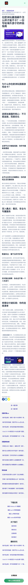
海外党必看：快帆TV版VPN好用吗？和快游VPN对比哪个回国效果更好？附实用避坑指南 (14, 417)
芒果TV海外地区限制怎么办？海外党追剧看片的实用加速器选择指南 (14, 479)
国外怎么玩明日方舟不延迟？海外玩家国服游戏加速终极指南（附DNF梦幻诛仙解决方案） (14, 450)
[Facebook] (3, 399)
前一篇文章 (14, 405)
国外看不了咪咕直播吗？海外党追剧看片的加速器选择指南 (14, 488)
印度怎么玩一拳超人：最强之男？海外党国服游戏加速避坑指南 (14, 446)
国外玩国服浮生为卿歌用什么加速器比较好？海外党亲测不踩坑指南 (14, 464)
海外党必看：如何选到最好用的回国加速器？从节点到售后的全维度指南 (14, 427)
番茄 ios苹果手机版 (14, 513)
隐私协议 (14, 529)
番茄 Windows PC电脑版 (14, 506)
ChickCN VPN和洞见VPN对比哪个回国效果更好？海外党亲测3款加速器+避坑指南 (14, 431)
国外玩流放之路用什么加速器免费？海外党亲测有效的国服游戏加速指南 (14, 460)
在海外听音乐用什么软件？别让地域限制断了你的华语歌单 (14, 474)
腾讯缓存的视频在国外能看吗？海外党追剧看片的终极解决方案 (14, 484)
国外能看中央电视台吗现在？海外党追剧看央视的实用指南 (14, 493)
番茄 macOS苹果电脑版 (14, 510)
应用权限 (14, 533)
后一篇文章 (14, 409)
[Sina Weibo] (8, 399)
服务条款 (14, 526)
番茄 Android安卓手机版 (14, 517)
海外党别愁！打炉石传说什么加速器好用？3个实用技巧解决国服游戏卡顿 (14, 455)
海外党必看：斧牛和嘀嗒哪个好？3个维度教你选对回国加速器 (14, 436)
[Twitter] (6, 399)
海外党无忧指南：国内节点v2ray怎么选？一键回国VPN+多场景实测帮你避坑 (14, 422)
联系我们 (14, 537)
